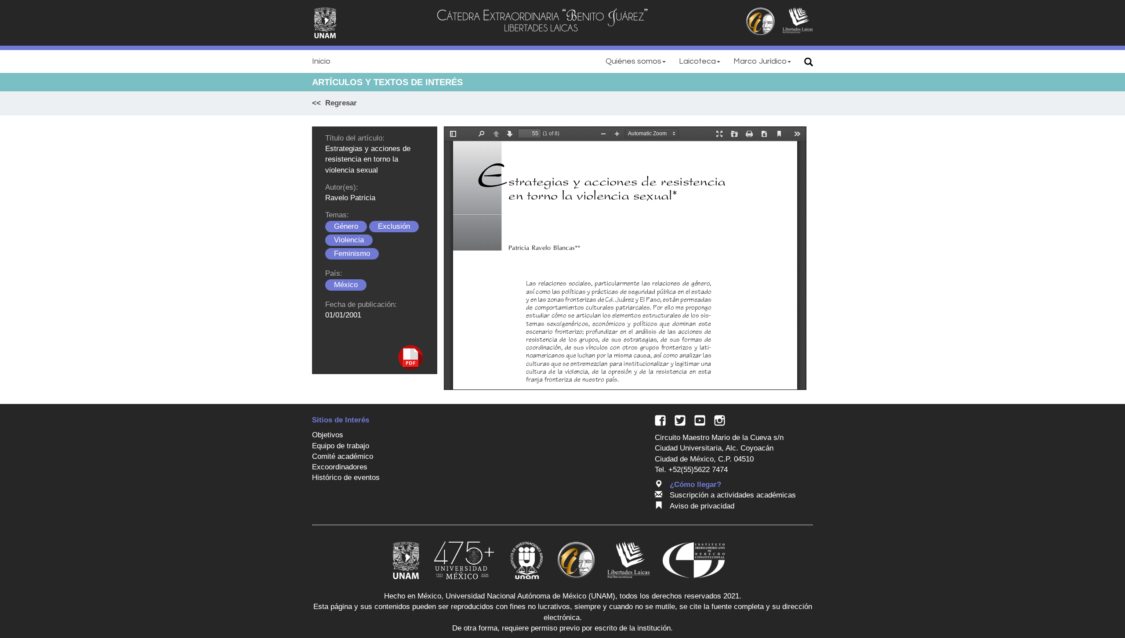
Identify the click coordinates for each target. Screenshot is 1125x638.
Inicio (321, 61)
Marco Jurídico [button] (760, 61)
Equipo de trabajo (340, 446)
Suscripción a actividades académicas (733, 495)
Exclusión (394, 226)
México (346, 285)
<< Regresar (334, 103)
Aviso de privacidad (702, 506)
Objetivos (327, 435)
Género (346, 226)
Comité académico (342, 456)
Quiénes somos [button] (633, 61)
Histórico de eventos (346, 477)
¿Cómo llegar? (695, 484)
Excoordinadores (339, 467)
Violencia (349, 240)
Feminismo (352, 253)
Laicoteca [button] (697, 61)
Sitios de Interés (340, 420)
